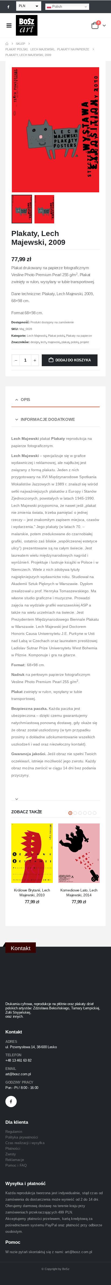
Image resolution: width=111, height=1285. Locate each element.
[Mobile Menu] (8, 25)
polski (74, 342)
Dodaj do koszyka (73, 360)
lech (43, 342)
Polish (56, 7)
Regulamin (13, 1132)
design (34, 342)
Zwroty (10, 1154)
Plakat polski (56, 335)
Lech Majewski (36, 335)
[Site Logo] (26, 25)
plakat (65, 342)
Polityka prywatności (21, 1137)
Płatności (12, 1149)
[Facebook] (8, 6)
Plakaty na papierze (79, 335)
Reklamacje (14, 1160)
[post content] (32, 853)
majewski (54, 342)
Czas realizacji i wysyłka (24, 1143)
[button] (18, 130)
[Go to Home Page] (6, 44)
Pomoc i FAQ (16, 1165)
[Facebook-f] (11, 1101)
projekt (84, 342)
